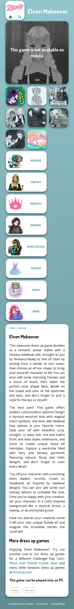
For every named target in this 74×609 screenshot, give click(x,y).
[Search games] (19, 17)
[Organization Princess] (37, 139)
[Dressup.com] (10, 17)
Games (12, 328)
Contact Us (42, 603)
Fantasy (15, 590)
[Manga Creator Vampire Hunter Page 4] (37, 117)
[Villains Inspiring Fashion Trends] (58, 96)
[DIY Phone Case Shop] (15, 96)
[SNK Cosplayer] (58, 117)
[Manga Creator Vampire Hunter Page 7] (15, 139)
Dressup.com (22, 572)
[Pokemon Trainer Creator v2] (37, 96)
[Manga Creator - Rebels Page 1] (15, 117)
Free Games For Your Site (21, 603)
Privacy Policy (58, 603)
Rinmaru (22, 328)
